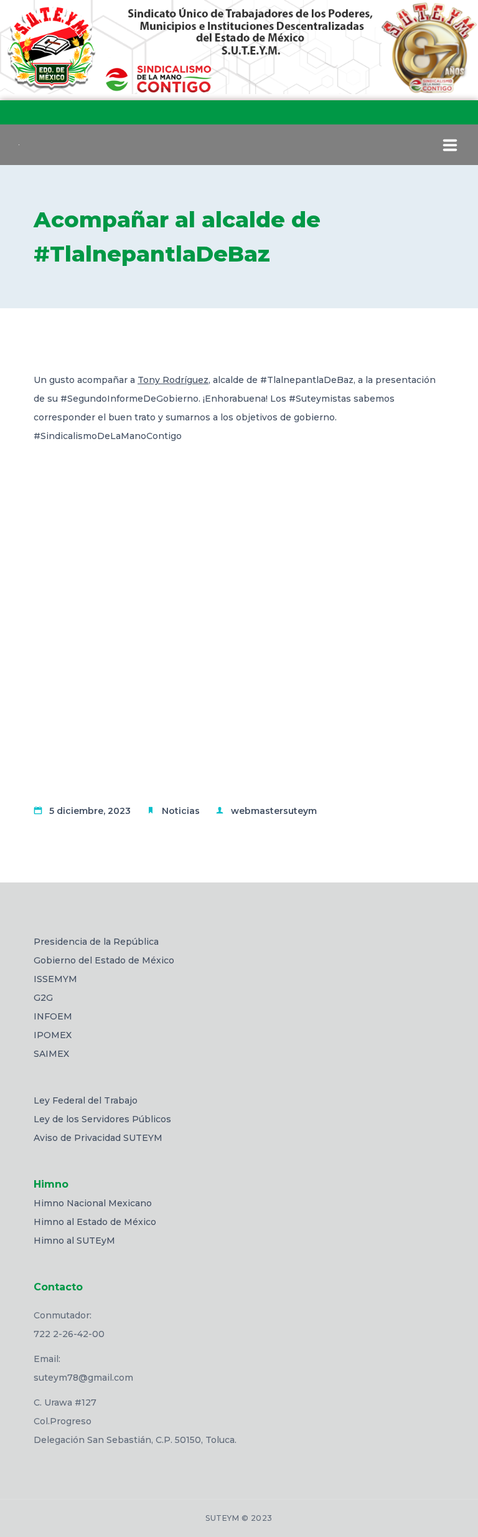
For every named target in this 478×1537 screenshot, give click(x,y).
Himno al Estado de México (95, 1221)
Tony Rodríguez (173, 379)
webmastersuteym (274, 810)
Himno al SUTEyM (74, 1240)
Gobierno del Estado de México (104, 960)
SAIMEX (51, 1053)
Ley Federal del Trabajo (86, 1100)
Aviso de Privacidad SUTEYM (98, 1137)
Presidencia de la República (96, 941)
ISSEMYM (55, 979)
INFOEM (53, 1016)
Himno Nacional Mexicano (93, 1203)
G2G (43, 997)
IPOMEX (53, 1035)
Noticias (181, 810)
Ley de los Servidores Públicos (102, 1119)
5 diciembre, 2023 (90, 810)
